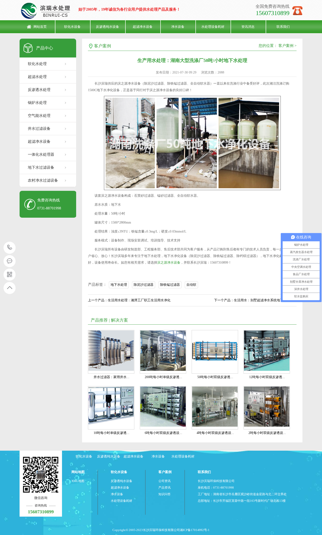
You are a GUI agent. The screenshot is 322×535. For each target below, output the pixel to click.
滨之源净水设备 (168, 262)
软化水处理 (37, 64)
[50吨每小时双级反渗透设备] (215, 352)
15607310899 (10, 247)
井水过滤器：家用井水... (111, 377)
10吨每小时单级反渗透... (111, 433)
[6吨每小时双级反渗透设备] (163, 408)
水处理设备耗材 (212, 27)
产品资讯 (164, 487)
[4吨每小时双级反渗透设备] (215, 408)
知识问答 (164, 494)
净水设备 (177, 27)
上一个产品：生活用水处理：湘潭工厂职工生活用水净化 (129, 300)
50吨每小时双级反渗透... (215, 377)
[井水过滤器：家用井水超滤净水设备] (111, 352)
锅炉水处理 (37, 103)
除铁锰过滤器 (170, 284)
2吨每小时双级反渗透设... (267, 433)
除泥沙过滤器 (143, 284)
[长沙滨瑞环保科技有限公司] (49, 10)
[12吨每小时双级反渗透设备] (267, 352)
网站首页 (40, 27)
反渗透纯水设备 (107, 27)
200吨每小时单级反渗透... (163, 377)
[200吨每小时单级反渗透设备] (163, 352)
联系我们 (283, 27)
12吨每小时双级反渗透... (267, 377)
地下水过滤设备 (41, 167)
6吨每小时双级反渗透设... (163, 433)
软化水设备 (72, 27)
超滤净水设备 (143, 27)
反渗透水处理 (39, 90)
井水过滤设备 (39, 129)
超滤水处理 (37, 77)
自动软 (191, 284)
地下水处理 (119, 284)
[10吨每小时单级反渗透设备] (111, 408)
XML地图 (77, 481)
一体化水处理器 (41, 154)
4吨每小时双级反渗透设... (215, 433)
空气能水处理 (39, 116)
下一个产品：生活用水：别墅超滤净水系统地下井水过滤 (255, 300)
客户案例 (102, 46)
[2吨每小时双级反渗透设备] (267, 408)
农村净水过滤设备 (43, 180)
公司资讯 (164, 481)
